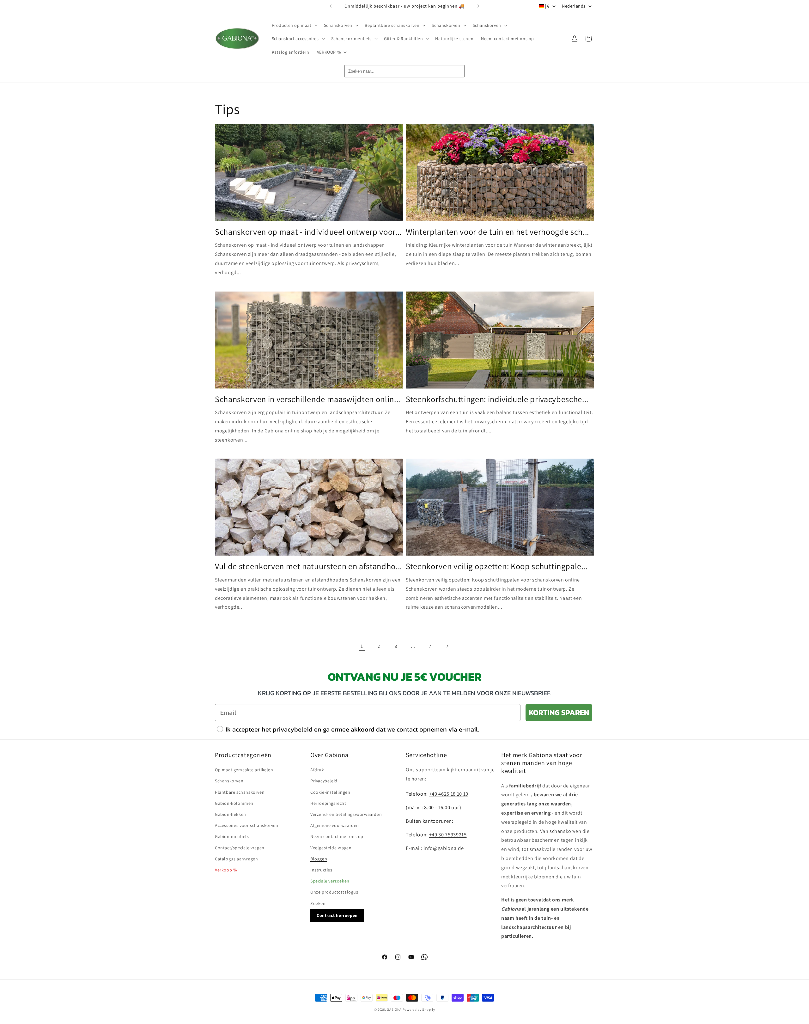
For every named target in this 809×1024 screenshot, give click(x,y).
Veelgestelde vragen (330, 847)
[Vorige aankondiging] (331, 6)
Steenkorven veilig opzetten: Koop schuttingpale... (497, 566)
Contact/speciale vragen (240, 847)
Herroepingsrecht (328, 803)
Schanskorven (229, 781)
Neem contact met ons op (336, 836)
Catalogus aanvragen (236, 858)
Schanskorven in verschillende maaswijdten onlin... (307, 399)
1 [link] (362, 646)
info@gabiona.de (443, 847)
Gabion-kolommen (234, 803)
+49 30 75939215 (448, 834)
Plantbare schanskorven (240, 792)
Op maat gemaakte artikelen (244, 770)
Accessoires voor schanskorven (246, 825)
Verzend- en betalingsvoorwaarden (346, 814)
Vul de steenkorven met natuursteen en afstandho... (308, 566)
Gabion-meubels (232, 836)
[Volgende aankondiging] (478, 6)
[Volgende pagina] (447, 646)
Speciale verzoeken (330, 881)
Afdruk (317, 770)
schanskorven (565, 831)
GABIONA (394, 1009)
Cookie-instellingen (330, 792)
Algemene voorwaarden (334, 825)
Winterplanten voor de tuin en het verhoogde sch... (497, 231)
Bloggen (318, 858)
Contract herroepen (337, 915)
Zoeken (318, 903)
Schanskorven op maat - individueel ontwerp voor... (308, 231)
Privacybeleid (324, 781)
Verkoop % (226, 869)
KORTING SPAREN (559, 712)
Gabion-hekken (230, 814)
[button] (294, 25)
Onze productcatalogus (334, 892)
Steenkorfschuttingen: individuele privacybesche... (497, 399)
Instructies (321, 869)
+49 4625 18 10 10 (448, 793)
